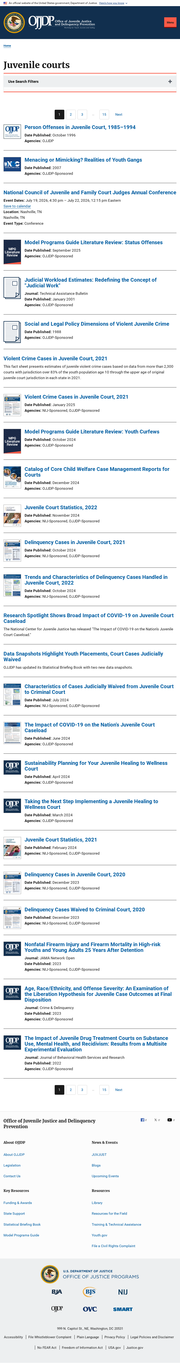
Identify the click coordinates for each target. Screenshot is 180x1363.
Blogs (96, 1165)
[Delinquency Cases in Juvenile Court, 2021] (12, 551)
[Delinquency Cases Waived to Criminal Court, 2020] (12, 918)
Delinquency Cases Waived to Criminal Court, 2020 (85, 910)
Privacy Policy (114, 1337)
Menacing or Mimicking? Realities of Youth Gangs (83, 160)
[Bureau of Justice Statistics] (90, 1298)
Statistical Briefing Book (22, 1224)
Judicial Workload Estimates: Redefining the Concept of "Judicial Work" (91, 283)
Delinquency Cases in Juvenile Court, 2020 (75, 875)
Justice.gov (134, 1348)
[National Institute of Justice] (123, 1295)
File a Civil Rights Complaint (113, 1246)
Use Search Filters (23, 81)
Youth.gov (99, 1235)
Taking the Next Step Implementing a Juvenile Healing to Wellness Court (91, 804)
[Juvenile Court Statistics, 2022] (12, 516)
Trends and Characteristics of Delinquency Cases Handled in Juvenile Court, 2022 (96, 580)
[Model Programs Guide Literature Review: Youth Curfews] (12, 442)
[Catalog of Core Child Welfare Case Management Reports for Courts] (12, 478)
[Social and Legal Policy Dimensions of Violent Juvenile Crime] (12, 341)
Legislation (12, 1165)
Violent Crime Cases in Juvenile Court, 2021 (77, 397)
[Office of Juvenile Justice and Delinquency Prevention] (57, 1313)
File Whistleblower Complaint (49, 1337)
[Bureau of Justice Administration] (57, 1295)
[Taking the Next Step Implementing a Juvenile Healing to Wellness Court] (12, 807)
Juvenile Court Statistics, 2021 (61, 840)
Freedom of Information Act (82, 1348)
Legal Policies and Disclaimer (152, 1337)
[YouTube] (172, 1123)
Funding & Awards (18, 1203)
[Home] (62, 22)
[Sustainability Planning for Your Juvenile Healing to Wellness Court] (12, 768)
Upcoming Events (105, 1176)
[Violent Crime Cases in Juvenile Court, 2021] (12, 406)
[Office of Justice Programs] (14, 22)
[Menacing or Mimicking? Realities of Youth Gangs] (12, 165)
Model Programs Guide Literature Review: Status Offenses (94, 242)
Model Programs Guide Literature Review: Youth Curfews (92, 432)
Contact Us (12, 1176)
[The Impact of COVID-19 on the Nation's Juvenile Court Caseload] (12, 734)
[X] (159, 1123)
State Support (14, 1213)
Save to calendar (17, 206)
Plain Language (88, 1337)
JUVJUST (99, 1155)
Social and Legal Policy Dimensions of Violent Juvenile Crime (97, 324)
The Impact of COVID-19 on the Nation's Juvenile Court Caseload (90, 728)
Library (97, 1203)
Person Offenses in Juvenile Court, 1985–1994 (80, 127)
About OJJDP (14, 1155)
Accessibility (13, 1337)
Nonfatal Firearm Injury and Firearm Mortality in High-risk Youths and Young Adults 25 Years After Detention (92, 947)
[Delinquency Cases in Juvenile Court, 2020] (12, 883)
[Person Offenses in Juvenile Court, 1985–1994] (12, 132)
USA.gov (114, 1348)
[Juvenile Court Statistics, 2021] (12, 849)
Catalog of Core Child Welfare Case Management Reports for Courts (97, 472)
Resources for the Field (109, 1213)
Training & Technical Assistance (116, 1224)
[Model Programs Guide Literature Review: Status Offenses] (12, 253)
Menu (170, 22)
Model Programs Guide (21, 1235)
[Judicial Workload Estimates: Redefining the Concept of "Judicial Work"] (12, 297)
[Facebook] (145, 1123)
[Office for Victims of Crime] (90, 1312)
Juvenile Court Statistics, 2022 (61, 507)
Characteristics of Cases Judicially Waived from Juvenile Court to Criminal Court (99, 689)
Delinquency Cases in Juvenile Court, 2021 (75, 542)
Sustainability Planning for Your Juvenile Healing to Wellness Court (96, 766)
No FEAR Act (46, 1348)
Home (7, 45)
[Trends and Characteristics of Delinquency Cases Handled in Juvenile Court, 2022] (12, 586)
